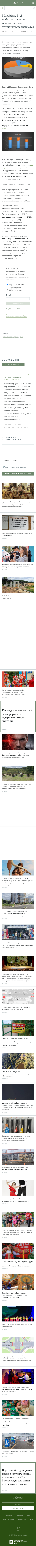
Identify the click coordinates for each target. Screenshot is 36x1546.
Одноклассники (8, 1519)
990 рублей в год (16, 290)
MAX (28, 1516)
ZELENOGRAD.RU (25, 32)
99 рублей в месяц (16, 284)
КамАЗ (4, 128)
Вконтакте (19, 1516)
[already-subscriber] (18, 308)
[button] (18, 303)
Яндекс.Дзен (22, 1519)
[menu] (18, 474)
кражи (15, 337)
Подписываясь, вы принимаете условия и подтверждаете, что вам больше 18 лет (17, 315)
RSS (31, 1519)
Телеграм (9, 1516)
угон (21, 337)
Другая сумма (15, 287)
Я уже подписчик (13, 308)
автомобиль (7, 337)
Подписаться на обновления (15, 467)
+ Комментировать (13, 365)
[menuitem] (9, 1516)
